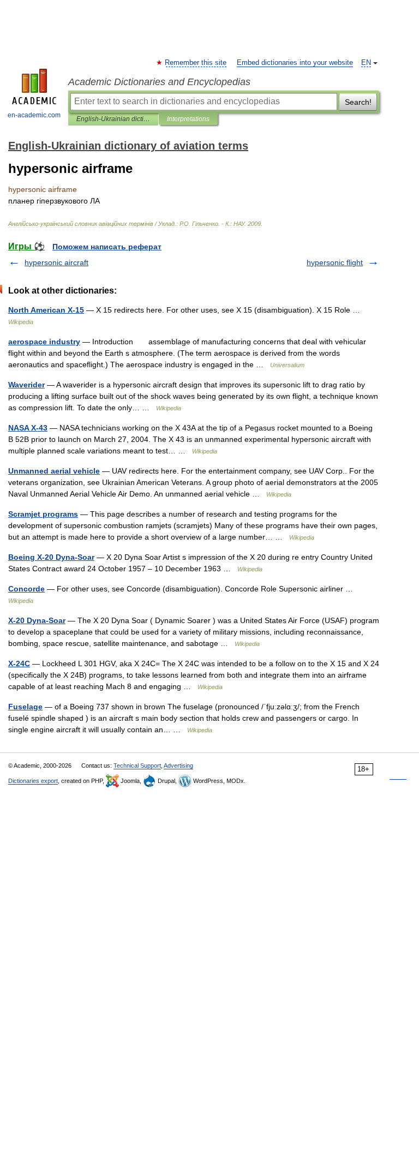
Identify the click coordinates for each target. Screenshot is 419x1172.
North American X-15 (46, 310)
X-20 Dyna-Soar (36, 620)
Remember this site (196, 63)
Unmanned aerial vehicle (54, 471)
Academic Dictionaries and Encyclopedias (159, 81)
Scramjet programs (43, 514)
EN (366, 63)
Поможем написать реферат (106, 246)
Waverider (26, 384)
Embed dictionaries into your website (295, 63)
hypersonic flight (335, 262)
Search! (358, 102)
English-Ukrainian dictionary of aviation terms (113, 119)
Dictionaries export (33, 781)
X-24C (19, 663)
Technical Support (137, 765)
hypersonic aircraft (56, 262)
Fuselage (25, 706)
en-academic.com (34, 115)
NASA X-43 (27, 427)
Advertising (178, 765)
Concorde (26, 588)
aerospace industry (44, 341)
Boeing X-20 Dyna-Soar (51, 557)
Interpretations (188, 119)
